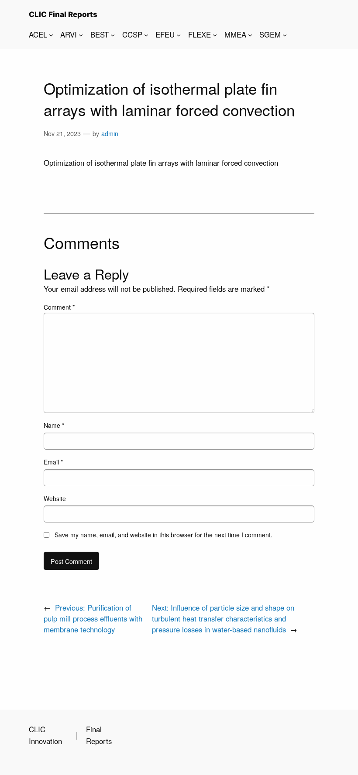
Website (55, 498)
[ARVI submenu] (81, 34)
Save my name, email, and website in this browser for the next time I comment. (163, 534)
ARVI (68, 34)
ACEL (38, 34)
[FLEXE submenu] (215, 34)
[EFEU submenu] (178, 34)
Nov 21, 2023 (62, 133)
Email (53, 461)
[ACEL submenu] (51, 34)
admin (109, 133)
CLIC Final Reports (63, 14)
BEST (99, 34)
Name (54, 425)
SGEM (270, 34)
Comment (59, 307)
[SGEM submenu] (284, 34)
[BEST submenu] (112, 34)
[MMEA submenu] (250, 34)
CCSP (132, 34)
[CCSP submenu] (146, 34)
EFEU (165, 34)
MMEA (235, 34)
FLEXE (199, 34)
